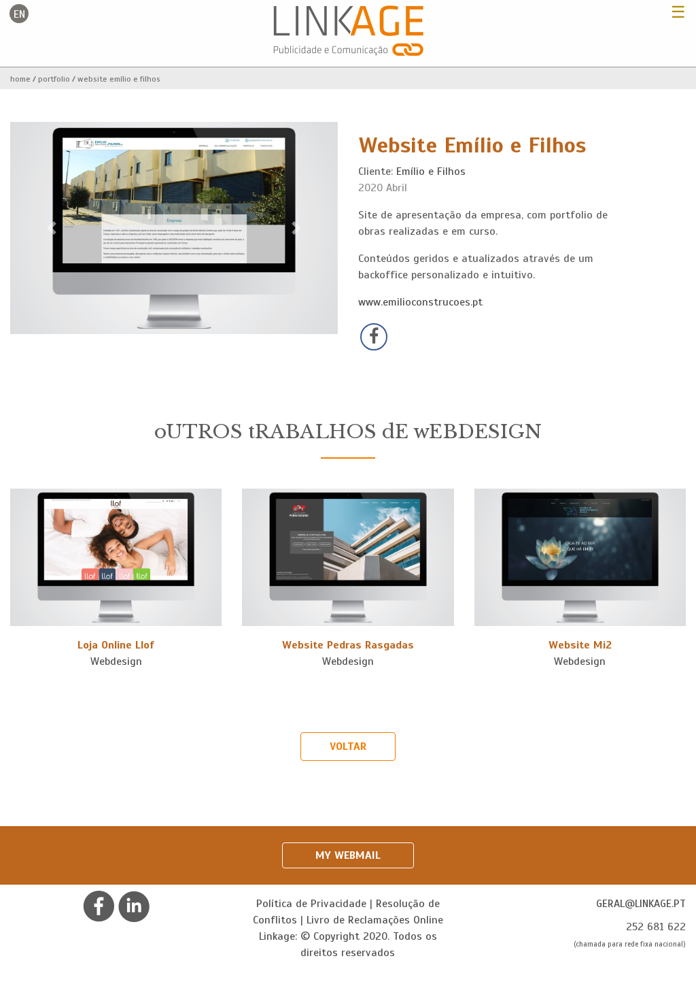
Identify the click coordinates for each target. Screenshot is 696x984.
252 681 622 (656, 927)
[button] (51, 228)
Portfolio (54, 79)
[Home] (348, 30)
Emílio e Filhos (431, 171)
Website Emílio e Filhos (118, 79)
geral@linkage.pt (641, 904)
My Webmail (348, 855)
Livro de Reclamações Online (375, 920)
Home (20, 79)
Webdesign (116, 661)
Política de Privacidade (311, 904)
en (19, 14)
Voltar (348, 746)
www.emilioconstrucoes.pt (420, 302)
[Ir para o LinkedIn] (134, 906)
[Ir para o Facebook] (99, 906)
